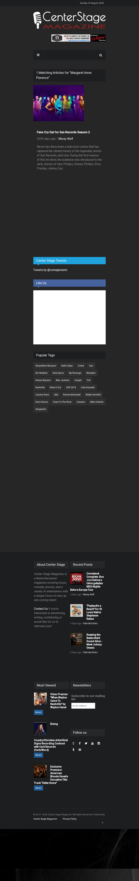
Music (38, 712)
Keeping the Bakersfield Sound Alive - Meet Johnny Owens (94, 641)
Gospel (78, 380)
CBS (56, 394)
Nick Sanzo (58, 373)
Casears (81, 402)
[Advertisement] (60, 225)
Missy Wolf (65, 138)
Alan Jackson (63, 380)
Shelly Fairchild (93, 394)
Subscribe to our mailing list (88, 697)
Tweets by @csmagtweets (50, 270)
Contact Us (41, 608)
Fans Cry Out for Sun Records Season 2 (63, 132)
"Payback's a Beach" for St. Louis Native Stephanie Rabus (94, 612)
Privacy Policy (70, 819)
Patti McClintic (90, 623)
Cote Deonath (88, 387)
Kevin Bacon (41, 402)
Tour (91, 365)
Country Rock (42, 394)
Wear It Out (55, 387)
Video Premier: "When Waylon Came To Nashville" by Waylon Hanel (59, 701)
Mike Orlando (96, 402)
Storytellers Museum (45, 365)
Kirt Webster (41, 373)
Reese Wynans (43, 380)
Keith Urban (67, 365)
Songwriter (40, 409)
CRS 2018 (71, 387)
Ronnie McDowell (72, 394)
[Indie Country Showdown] (78, 38)
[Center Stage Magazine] (69, 20)
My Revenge (75, 373)
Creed (81, 365)
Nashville (40, 387)
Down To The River (62, 402)
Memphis (91, 373)
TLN (88, 380)
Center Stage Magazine (45, 819)
